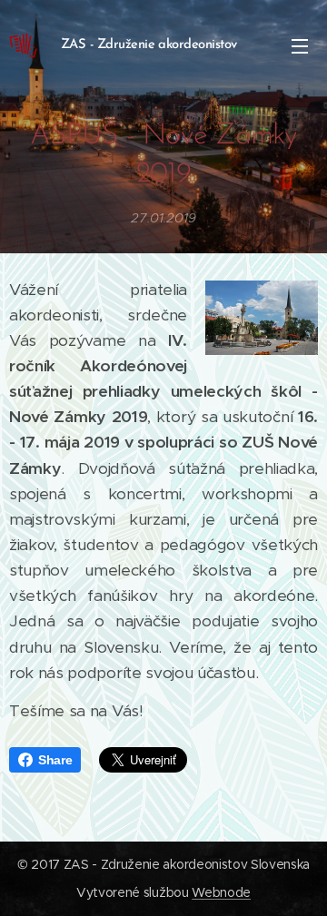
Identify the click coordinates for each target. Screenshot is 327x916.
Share (55, 760)
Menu (300, 45)
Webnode (221, 892)
